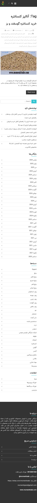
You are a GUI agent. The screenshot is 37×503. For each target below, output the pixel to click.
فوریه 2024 (32, 212)
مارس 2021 (32, 245)
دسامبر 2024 (32, 175)
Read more (31, 92)
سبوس (34, 329)
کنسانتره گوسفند (13, 40)
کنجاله (34, 340)
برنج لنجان (33, 288)
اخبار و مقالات (32, 451)
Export (34, 269)
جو (35, 310)
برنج (35, 273)
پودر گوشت (33, 303)
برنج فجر (33, 284)
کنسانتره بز (31, 40)
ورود (35, 379)
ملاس (34, 359)
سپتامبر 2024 (32, 186)
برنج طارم (33, 277)
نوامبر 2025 (32, 160)
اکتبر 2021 (33, 223)
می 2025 (33, 167)
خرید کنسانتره (28, 37)
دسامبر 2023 (32, 219)
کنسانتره (30, 34)
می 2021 (33, 238)
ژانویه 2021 (32, 253)
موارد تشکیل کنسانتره (13, 43)
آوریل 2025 (32, 171)
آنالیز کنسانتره (21, 34)
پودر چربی (33, 299)
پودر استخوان (32, 292)
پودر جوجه (33, 295)
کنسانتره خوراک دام (23, 40)
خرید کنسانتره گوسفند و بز (21, 23)
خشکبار (34, 314)
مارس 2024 (32, 208)
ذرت (35, 325)
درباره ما (33, 459)
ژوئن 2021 (33, 234)
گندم (35, 351)
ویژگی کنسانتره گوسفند (24, 46)
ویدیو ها (34, 366)
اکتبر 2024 (33, 182)
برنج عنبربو (33, 280)
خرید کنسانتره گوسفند (10, 37)
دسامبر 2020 (32, 256)
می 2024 (33, 201)
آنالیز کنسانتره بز (13, 34)
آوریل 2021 (32, 242)
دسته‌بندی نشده (31, 321)
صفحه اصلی (32, 447)
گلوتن (34, 347)
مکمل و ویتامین (31, 355)
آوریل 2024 (32, 204)
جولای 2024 (32, 193)
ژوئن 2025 (33, 164)
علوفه (34, 336)
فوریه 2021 (32, 249)
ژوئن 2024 (33, 197)
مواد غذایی (33, 362)
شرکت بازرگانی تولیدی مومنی (27, 332)
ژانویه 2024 (32, 216)
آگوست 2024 (32, 190)
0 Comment (18, 30)
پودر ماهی (33, 306)
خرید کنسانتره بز (20, 37)
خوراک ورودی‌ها (31, 382)
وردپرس (34, 390)
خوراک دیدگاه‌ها (31, 386)
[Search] (33, 101)
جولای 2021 (32, 230)
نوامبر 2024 (32, 178)
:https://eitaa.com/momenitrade (19, 481)
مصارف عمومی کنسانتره (25, 43)
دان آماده (33, 318)
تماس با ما (33, 455)
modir (8, 30)
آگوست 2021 (32, 227)
